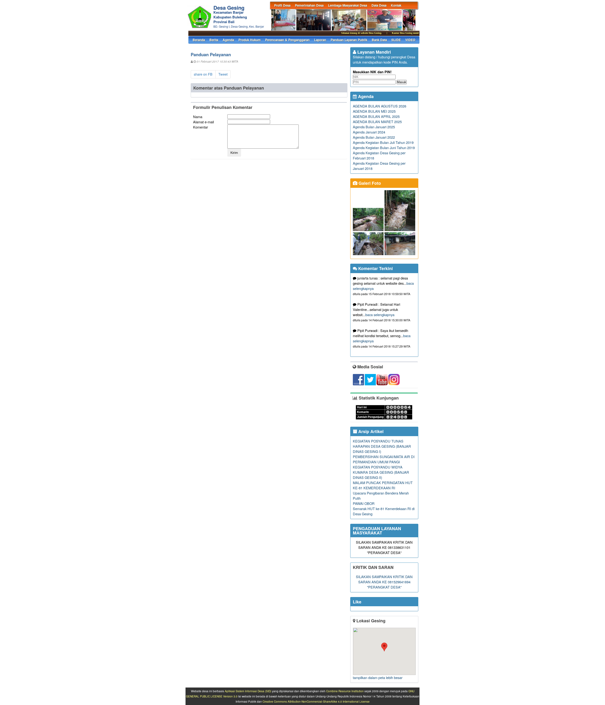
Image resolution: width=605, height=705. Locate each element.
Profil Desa (282, 5)
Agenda (228, 40)
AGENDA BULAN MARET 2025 (377, 121)
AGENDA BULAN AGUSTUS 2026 (379, 105)
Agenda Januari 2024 (369, 131)
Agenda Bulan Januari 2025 (374, 126)
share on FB (203, 74)
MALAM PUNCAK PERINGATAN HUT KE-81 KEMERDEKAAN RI (383, 485)
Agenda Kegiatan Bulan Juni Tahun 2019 (384, 147)
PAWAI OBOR (364, 503)
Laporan (320, 40)
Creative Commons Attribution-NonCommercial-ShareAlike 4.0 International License (316, 701)
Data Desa (379, 5)
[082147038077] (384, 651)
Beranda (199, 40)
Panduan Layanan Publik (349, 40)
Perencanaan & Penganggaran (287, 40)
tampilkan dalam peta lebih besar (377, 677)
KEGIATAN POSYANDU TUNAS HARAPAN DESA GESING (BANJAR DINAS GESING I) (382, 446)
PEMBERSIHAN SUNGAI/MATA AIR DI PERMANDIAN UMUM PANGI (384, 459)
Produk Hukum (249, 40)
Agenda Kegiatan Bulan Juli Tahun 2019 (383, 142)
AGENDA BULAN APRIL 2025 (376, 116)
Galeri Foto (369, 183)
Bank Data (379, 40)
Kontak (396, 5)
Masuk (401, 82)
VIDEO (410, 40)
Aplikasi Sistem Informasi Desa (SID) (248, 691)
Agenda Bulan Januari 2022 (374, 137)
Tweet (223, 74)
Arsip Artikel (370, 431)
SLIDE (396, 40)
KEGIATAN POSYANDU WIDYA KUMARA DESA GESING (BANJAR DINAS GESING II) (381, 472)
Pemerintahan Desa (309, 5)
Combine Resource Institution (345, 691)
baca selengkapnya (379, 314)
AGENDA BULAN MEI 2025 (374, 111)
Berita (213, 40)
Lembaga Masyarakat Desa (347, 5)
